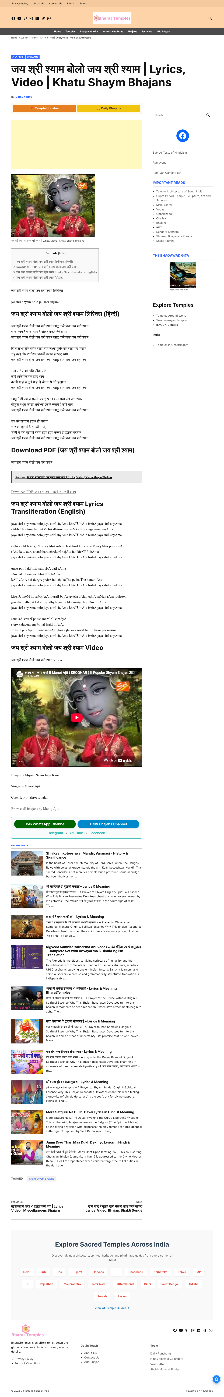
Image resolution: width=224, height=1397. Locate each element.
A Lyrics (23, 37)
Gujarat (77, 1272)
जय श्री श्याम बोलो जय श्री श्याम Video (38, 277)
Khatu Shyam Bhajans (41, 1178)
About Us (38, 3)
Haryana (98, 1272)
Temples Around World (171, 315)
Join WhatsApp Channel (45, 824)
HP (116, 1272)
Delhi (26, 1272)
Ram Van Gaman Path (167, 172)
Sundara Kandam (167, 232)
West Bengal (170, 1284)
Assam (122, 1296)
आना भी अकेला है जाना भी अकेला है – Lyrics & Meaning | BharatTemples (82, 990)
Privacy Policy (20, 3)
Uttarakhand (125, 1284)
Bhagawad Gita (89, 31)
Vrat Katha (157, 1364)
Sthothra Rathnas (112, 31)
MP (199, 1272)
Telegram (55, 833)
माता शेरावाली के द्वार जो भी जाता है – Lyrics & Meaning (80, 1021)
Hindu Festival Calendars (166, 1358)
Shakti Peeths (165, 240)
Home (57, 31)
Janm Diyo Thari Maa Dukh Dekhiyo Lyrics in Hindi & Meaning (88, 1144)
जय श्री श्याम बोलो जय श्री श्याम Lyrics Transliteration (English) (55, 272)
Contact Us (55, 3)
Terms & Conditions (28, 1363)
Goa (59, 1272)
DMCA (70, 3)
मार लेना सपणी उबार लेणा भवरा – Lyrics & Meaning (79, 1051)
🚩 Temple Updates (44, 108)
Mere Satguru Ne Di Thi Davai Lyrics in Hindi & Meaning (90, 1112)
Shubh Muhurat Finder (164, 1369)
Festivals (147, 31)
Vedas (160, 209)
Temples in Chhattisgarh (172, 345)
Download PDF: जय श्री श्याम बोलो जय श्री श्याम (43, 491)
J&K (43, 1272)
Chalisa (161, 218)
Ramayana (159, 162)
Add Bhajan (163, 31)
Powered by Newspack (199, 1390)
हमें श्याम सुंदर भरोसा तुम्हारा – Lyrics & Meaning (77, 1082)
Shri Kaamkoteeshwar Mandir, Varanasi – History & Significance (87, 855)
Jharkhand (136, 1272)
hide (62, 253)
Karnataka (160, 1272)
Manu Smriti (164, 205)
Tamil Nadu (98, 1284)
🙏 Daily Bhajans (109, 108)
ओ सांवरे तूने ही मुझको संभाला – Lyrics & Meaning (78, 886)
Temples (70, 31)
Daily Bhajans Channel (108, 824)
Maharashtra (72, 1284)
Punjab (102, 1296)
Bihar (147, 1284)
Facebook (97, 833)
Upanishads (164, 214)
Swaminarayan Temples (171, 320)
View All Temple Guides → (112, 1308)
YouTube (76, 833)
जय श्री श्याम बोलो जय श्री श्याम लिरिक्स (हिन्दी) (43, 261)
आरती (159, 227)
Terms (83, 3)
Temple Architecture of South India (179, 191)
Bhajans (132, 31)
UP (27, 1284)
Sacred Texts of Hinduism (170, 152)
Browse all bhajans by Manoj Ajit (35, 808)
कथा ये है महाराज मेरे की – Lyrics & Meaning (75, 917)
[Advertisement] (76, 144)
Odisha (193, 1284)
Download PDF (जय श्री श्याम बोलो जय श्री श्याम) (46, 266)
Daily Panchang (160, 1353)
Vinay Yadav (23, 96)
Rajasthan (46, 1284)
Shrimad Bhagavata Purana (174, 236)
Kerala (182, 1272)
